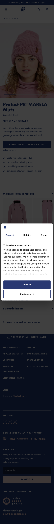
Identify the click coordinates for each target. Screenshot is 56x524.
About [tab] (44, 235)
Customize (25, 294)
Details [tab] (26, 235)
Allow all (27, 284)
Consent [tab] (9, 235)
